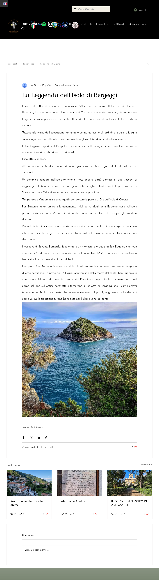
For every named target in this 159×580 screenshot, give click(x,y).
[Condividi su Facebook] (23, 437)
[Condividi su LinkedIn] (38, 437)
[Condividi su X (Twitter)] (31, 437)
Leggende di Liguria (50, 63)
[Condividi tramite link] (46, 437)
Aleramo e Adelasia (74, 501)
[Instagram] (50, 24)
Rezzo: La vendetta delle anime (26, 503)
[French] (4, 3)
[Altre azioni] (135, 85)
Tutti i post (12, 63)
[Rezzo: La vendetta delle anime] (29, 483)
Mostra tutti (146, 464)
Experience (28, 63)
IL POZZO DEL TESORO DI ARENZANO (129, 503)
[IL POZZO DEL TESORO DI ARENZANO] (129, 483)
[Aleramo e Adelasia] (79, 483)
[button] (148, 64)
